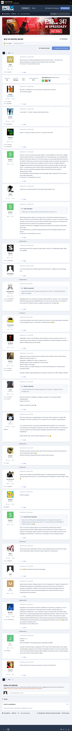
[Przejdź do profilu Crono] (10, 384)
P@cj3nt (10, 253)
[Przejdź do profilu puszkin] (49, 80)
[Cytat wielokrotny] (20, 72)
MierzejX (10, 612)
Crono (10, 389)
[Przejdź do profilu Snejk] (10, 188)
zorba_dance (9, 370)
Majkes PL (10, 560)
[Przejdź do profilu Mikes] (10, 548)
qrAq (8, 463)
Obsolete (10, 499)
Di (10, 422)
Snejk (10, 194)
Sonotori (10, 159)
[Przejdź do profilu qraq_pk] (10, 450)
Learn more (2, 2)
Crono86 (10, 397)
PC (22, 43)
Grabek (10, 94)
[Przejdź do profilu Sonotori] (43, 80)
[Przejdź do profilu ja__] (10, 638)
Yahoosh (10, 361)
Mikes (10, 553)
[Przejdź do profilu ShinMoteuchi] (10, 286)
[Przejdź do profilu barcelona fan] (10, 474)
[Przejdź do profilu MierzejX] (10, 607)
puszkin (10, 116)
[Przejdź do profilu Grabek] (46, 80)
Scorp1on (10, 670)
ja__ (10, 643)
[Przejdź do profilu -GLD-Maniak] (10, 319)
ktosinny (8, 650)
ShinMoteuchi (10, 291)
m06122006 (9, 146)
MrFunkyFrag (11, 619)
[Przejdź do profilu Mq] (10, 583)
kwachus (10, 137)
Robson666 (10, 260)
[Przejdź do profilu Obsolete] (10, 494)
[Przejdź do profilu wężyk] (4, 43)
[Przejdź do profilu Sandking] (10, 338)
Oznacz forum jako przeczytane (53, 713)
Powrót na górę (66, 713)
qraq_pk (10, 455)
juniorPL (10, 72)
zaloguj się (45, 687)
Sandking (10, 343)
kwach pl (10, 144)
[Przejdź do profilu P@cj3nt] (10, 248)
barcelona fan (10, 479)
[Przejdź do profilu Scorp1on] (10, 664)
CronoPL (8, 399)
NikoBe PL (10, 486)
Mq (10, 589)
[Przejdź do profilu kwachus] (10, 132)
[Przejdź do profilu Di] (10, 417)
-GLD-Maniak (10, 325)
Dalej (9, 53)
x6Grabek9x (9, 103)
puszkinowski (9, 124)
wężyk (10, 43)
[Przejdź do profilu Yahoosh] (10, 356)
